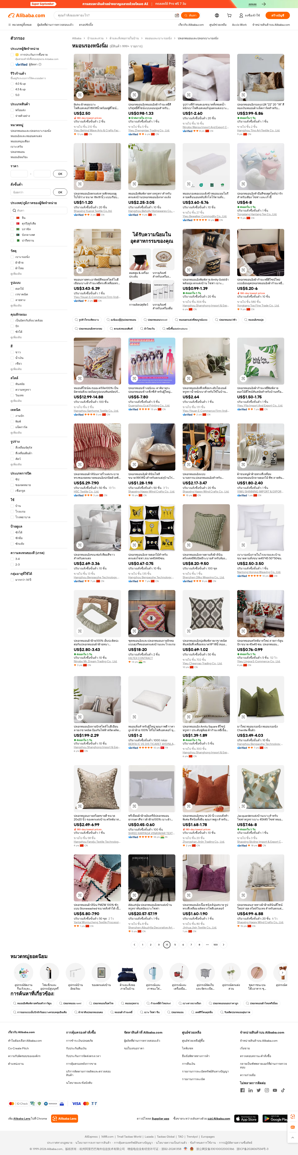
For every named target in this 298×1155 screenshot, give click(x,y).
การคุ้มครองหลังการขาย (81, 1063)
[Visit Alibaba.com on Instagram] (266, 1090)
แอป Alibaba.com (219, 1118)
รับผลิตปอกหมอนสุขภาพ (237, 1012)
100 (215, 944)
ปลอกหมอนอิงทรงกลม (90, 328)
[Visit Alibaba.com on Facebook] (242, 1090)
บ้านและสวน (95, 38)
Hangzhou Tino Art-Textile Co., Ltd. (258, 130)
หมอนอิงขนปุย (256, 319)
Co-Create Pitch (18, 1048)
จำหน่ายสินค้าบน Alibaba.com (259, 1040)
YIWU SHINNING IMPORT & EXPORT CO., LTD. (260, 491)
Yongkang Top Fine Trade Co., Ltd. (258, 305)
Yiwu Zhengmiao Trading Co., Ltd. (149, 130)
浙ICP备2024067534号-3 (252, 1149)
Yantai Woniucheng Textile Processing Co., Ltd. (97, 922)
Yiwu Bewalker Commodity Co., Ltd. (205, 216)
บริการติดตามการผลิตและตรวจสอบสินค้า (88, 1073)
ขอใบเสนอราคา (134, 1048)
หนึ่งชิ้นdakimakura (177, 328)
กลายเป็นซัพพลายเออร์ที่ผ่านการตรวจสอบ (263, 1065)
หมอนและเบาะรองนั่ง (158, 38)
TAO (180, 1136)
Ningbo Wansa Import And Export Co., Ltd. (206, 127)
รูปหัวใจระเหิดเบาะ (89, 319)
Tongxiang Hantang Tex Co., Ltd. (257, 214)
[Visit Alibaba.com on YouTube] (274, 1090)
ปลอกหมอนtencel (157, 319)
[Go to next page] (223, 944)
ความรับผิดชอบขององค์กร (24, 1056)
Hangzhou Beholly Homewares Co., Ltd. (152, 211)
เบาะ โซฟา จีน (152, 1012)
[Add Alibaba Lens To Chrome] (64, 1119)
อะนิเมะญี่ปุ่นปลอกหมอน (123, 319)
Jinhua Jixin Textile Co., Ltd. (200, 927)
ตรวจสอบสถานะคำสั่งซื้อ (255, 1056)
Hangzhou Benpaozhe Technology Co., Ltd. (97, 577)
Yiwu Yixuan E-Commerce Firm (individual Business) (97, 297)
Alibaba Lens (21, 1118)
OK (60, 173)
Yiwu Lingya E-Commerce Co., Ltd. (258, 661)
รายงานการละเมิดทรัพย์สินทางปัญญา (205, 1071)
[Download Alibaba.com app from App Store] (246, 1119)
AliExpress (91, 1136)
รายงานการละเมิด (193, 1079)
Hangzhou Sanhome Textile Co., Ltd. (96, 410)
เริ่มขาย (245, 1048)
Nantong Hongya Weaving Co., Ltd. (259, 572)
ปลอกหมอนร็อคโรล (103, 1003)
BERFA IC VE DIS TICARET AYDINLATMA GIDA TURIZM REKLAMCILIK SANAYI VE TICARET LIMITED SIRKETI (152, 744)
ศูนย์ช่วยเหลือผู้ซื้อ (193, 1040)
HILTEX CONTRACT (140, 658)
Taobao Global (166, 1136)
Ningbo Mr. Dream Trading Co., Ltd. (95, 661)
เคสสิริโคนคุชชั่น (204, 1012)
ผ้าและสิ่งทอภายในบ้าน (124, 38)
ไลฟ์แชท (187, 1048)
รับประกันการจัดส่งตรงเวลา (83, 1056)
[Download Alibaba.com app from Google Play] (276, 1119)
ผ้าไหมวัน (149, 328)
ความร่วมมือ (247, 1075)
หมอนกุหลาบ (132, 1003)
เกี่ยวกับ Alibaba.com (21, 1032)
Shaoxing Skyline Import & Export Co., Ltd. (260, 841)
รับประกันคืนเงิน (76, 1048)
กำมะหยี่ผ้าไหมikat (161, 1003)
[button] (177, 15)
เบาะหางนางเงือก (192, 1003)
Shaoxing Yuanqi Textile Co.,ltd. (93, 211)
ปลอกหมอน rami (72, 1003)
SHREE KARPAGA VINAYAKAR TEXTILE (152, 833)
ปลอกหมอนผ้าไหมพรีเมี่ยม (264, 1003)
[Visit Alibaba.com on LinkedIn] (250, 1090)
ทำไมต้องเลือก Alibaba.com (25, 1040)
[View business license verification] (186, 1149)
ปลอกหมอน (177, 1012)
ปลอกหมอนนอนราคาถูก (225, 1003)
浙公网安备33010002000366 (215, 1149)
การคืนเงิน (188, 1063)
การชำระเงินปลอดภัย (79, 1040)
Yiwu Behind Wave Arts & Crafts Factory (97, 130)
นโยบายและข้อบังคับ (79, 1082)
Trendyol (192, 1136)
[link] (292, 1116)
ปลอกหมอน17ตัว (228, 319)
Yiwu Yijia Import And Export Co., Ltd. (260, 405)
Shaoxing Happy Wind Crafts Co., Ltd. (151, 491)
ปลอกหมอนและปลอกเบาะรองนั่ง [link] (198, 38)
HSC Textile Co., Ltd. (86, 491)
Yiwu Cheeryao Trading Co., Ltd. (202, 663)
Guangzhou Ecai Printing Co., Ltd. (149, 405)
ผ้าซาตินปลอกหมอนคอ (90, 1012)
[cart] (230, 16)
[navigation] (39, 492)
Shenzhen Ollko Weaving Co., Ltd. (203, 577)
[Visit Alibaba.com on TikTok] (283, 1090)
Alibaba (76, 38)
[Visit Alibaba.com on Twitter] (258, 1090)
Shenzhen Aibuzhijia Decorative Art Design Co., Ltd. (152, 927)
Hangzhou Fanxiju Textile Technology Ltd (97, 841)
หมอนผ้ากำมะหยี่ (123, 1012)
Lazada (149, 1136)
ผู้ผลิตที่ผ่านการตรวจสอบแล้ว (142, 1040)
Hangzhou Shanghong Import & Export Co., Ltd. (206, 305)
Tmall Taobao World (129, 1136)
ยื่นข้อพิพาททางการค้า (196, 1056)
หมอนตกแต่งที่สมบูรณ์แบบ (193, 319)
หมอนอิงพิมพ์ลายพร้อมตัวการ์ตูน (34, 1003)
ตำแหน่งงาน (16, 1063)
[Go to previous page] (134, 944)
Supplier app (160, 1118)
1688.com (107, 1136)
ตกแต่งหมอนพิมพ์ (123, 328)
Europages (208, 1136)
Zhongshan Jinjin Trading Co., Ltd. (204, 841)
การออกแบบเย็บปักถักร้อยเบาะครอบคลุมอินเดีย (42, 1012)
